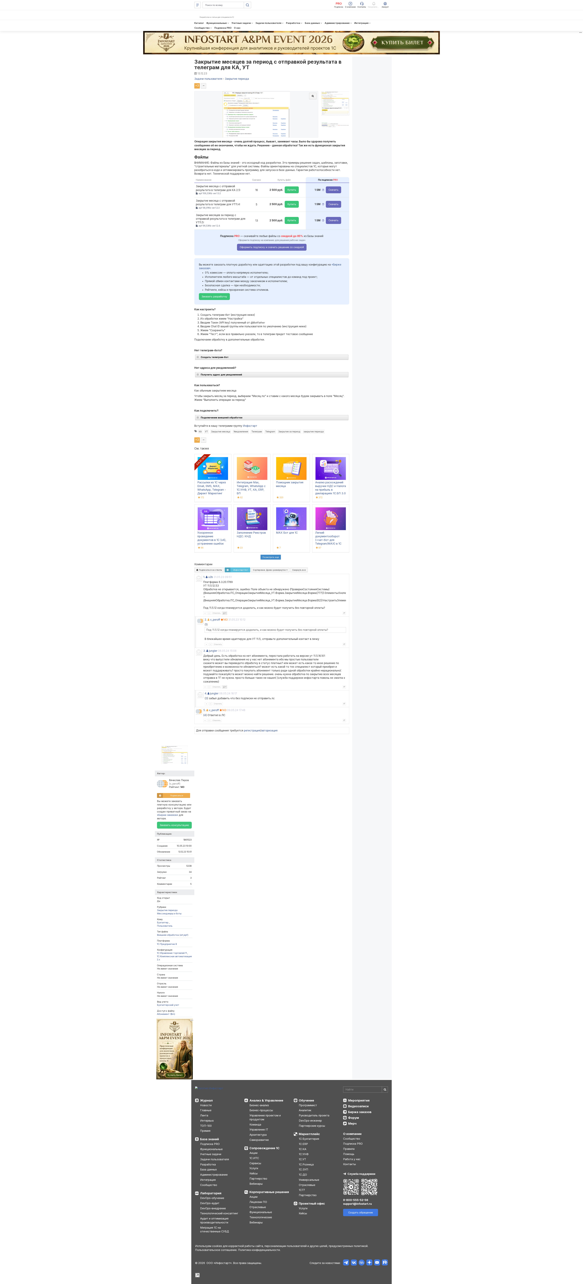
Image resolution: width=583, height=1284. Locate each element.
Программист (308, 1105)
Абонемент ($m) (166, 1014)
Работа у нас (351, 1159)
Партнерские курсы (312, 1125)
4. (206, 693)
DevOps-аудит (209, 1203)
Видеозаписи (358, 1106)
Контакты (349, 1164)
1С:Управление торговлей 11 (172, 953)
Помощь (348, 1154)
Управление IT (258, 1129)
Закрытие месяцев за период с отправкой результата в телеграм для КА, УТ (268, 64)
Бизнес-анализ (259, 1105)
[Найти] (385, 1089)
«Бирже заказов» (167, 814)
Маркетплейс (309, 1134)
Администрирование (214, 1174)
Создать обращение (360, 1212)
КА (200, 431)
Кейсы (253, 1173)
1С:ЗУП (303, 1169)
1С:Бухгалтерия (309, 1138)
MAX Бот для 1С (287, 532)
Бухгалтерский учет (168, 1004)
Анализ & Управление (266, 1100)
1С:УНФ (304, 1154)
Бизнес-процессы (261, 1110)
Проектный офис (312, 1203)
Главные (205, 1110)
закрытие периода (314, 431)
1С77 (302, 1190)
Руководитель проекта (314, 1115)
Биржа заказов (360, 1112)
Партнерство (258, 1178)
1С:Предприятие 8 (167, 944)
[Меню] (197, 5)
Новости (206, 1105)
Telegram (270, 431)
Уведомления (241, 431)
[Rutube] (385, 1263)
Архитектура (258, 1134)
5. (204, 710)
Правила (349, 1148)
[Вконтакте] (354, 1263)
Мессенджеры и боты (169, 913)
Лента (204, 1115)
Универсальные (309, 1179)
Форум (353, 1118)
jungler (213, 650)
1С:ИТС (254, 1158)
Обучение (306, 1100)
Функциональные (211, 1149)
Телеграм (256, 431)
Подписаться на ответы (210, 570)
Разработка (208, 1164)
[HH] (361, 1263)
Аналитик (305, 1110)
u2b (210, 577)
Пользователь (164, 925)
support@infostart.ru (357, 1203)
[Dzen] (369, 1263)
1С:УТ (302, 1159)
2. (206, 619)
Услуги (253, 1168)
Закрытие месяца (220, 431)
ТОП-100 (206, 1125)
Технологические (260, 1217)
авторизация (269, 730)
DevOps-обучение (212, 1198)
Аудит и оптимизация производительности (214, 1220)
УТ (206, 431)
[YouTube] (377, 1263)
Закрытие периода (167, 910)
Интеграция (208, 1179)
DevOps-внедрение (213, 1208)
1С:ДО (303, 1174)
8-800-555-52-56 (355, 1200)
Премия (205, 1130)
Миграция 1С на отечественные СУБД (214, 1229)
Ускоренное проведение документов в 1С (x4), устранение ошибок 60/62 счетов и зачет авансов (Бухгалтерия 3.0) (212, 543)
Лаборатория (210, 1193)
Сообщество (208, 1185)
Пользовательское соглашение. (216, 1250)
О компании (352, 1134)
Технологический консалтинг (219, 1213)
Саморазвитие (259, 1139)
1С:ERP (303, 1144)
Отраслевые (257, 1207)
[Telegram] (346, 1263)
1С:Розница (306, 1164)
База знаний (209, 1139)
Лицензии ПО (258, 1202)
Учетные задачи (210, 1154)
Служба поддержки (361, 1173)
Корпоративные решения (269, 1192)
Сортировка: (269, 570)
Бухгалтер (163, 922)
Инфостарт (250, 425)
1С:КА (302, 1149)
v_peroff (215, 619)
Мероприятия (359, 1100)
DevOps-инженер (310, 1120)
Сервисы (255, 1163)
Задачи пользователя (214, 1159)
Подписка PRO (210, 1144)
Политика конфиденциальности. (259, 1250)
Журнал (206, 1100)
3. (204, 650)
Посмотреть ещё (271, 557)
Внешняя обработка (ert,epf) (172, 934)
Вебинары (256, 1183)
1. (204, 577)
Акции (253, 1153)
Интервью (207, 1120)
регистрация (252, 730)
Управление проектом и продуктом (265, 1117)
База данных (208, 1169)
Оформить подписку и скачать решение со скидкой (272, 247)
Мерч (352, 1123)
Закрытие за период (289, 431)
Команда (255, 1124)
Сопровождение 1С (264, 1148)
